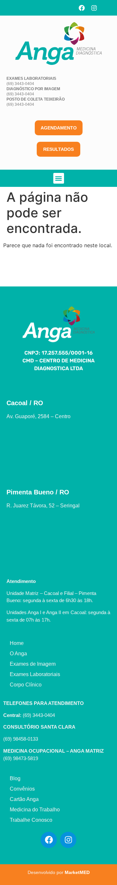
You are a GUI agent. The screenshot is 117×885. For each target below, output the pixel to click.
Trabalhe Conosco (31, 820)
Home (17, 643)
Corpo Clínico (26, 684)
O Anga (18, 653)
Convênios (22, 789)
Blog (15, 778)
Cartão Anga (24, 799)
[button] (58, 178)
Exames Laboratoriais (35, 674)
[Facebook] (81, 8)
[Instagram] (94, 8)
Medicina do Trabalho (35, 809)
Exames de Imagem (33, 664)
